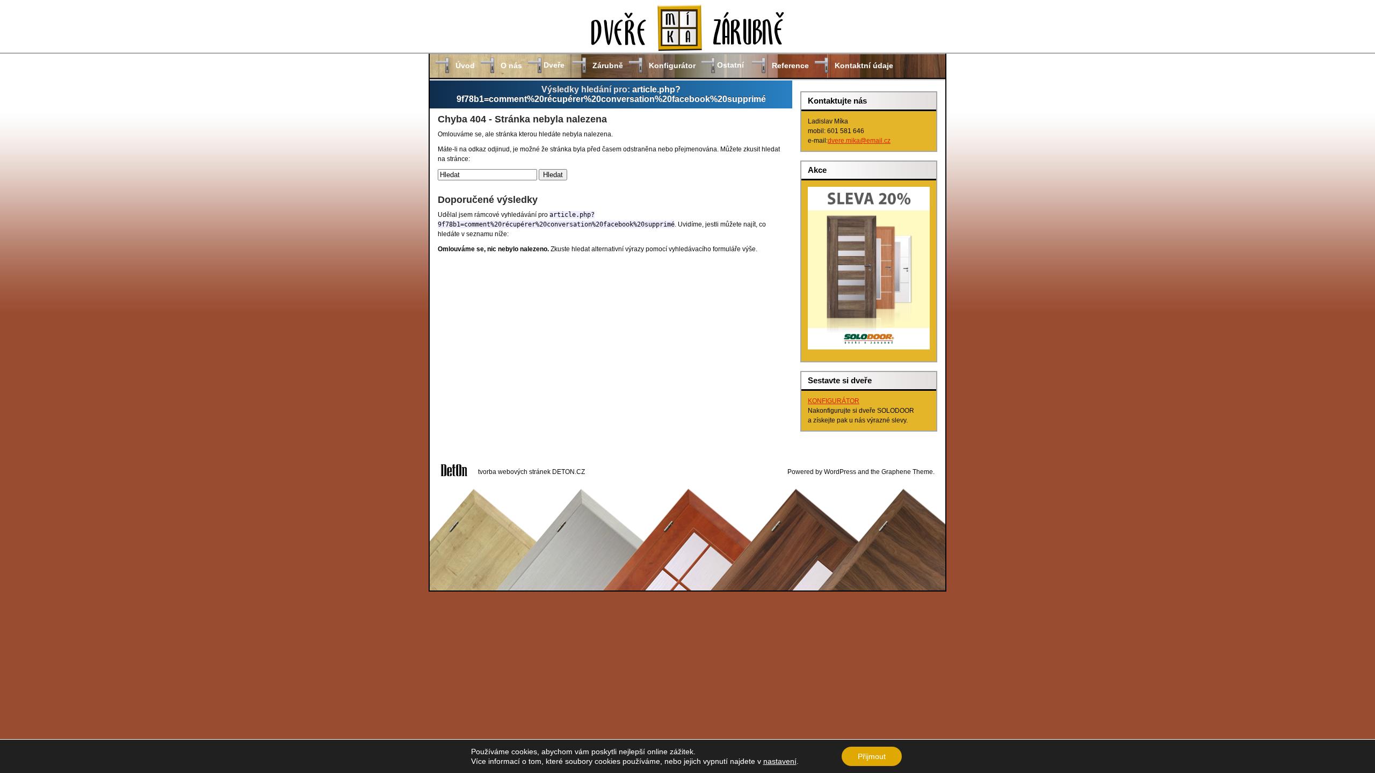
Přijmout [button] (872, 756)
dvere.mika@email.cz (859, 140)
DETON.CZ (568, 472)
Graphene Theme (907, 472)
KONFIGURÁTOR (833, 401)
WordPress (840, 472)
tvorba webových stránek (514, 472)
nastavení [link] (780, 761)
